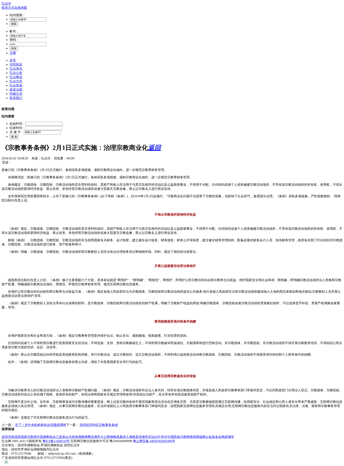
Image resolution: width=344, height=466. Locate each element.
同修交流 (16, 93)
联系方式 (8, 7)
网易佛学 (227, 437)
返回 (154, 147)
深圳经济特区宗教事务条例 (99, 425)
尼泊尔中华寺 (157, 437)
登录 (13, 48)
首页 (13, 60)
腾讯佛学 (94, 437)
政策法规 (16, 89)
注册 (13, 53)
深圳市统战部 (11, 437)
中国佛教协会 (46, 437)
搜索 (13, 23)
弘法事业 (16, 77)
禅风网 (194, 437)
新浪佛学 (141, 437)
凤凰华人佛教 (125, 437)
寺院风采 (16, 64)
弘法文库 (16, 81)
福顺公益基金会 (210, 437)
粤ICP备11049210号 (56, 441)
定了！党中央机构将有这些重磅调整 (40, 425)
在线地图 (20, 7)
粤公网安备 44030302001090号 (154, 441)
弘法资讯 (16, 68)
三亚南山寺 (64, 437)
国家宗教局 (29, 437)
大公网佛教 (108, 437)
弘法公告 (16, 73)
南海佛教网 (80, 437)
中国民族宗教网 (178, 437)
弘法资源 (16, 85)
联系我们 (16, 98)
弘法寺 (6, 3)
